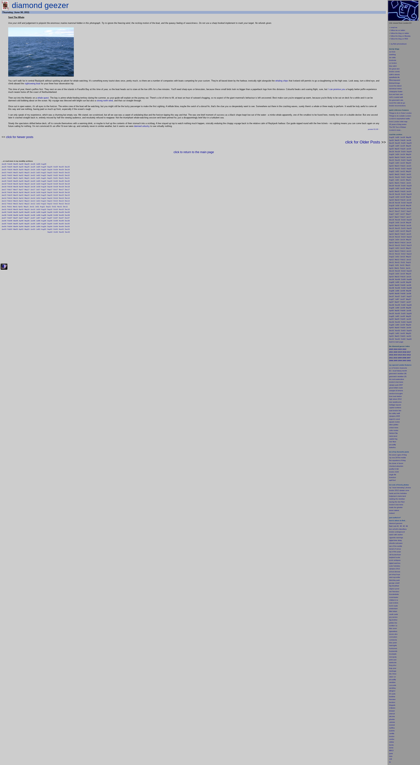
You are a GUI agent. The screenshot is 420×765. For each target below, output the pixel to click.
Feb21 (9, 178)
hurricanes (393, 648)
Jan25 (4, 167)
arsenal (392, 714)
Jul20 (38, 181)
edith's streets (394, 74)
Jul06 (38, 221)
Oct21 (55, 178)
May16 (27, 192)
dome (391, 748)
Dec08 (67, 215)
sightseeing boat (32, 83)
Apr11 (20, 207)
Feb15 (9, 195)
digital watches (394, 563)
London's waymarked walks (399, 118)
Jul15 (38, 195)
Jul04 (38, 226)
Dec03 (67, 229)
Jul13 (38, 201)
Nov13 (61, 201)
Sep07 (49, 218)
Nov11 (59, 207)
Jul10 (38, 209)
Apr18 (21, 187)
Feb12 (9, 204)
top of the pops (395, 552)
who (396, 634)
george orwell (394, 583)
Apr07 (21, 218)
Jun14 (33, 198)
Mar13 (15, 201)
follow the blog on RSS (399, 39)
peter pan (393, 660)
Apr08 (21, 215)
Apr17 (21, 189)
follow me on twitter (398, 30)
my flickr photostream (399, 44)
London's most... (395, 130)
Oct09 (55, 212)
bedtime (392, 696)
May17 (27, 189)
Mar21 (15, 178)
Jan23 (4, 172)
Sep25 (49, 167)
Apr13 (21, 201)
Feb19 (9, 184)
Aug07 (43, 218)
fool (394, 480)
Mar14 (15, 198)
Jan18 (4, 187)
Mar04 (15, 226)
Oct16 (55, 192)
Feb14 (9, 198)
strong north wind (105, 100)
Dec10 (67, 209)
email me (394, 27)
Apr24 (21, 169)
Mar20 (15, 181)
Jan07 (4, 218)
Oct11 (54, 207)
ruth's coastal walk (396, 97)
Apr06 (21, 221)
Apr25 (21, 167)
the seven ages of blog (398, 455)
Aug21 (43, 178)
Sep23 (49, 172)
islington (392, 691)
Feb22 (9, 175)
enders (395, 603)
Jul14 (38, 198)
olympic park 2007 (396, 385)
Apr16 (21, 192)
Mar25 (15, 167)
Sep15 (49, 195)
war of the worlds (395, 546)
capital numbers (395, 407)
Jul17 (38, 189)
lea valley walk (394, 413)
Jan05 (4, 224)
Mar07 (15, 218)
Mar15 (15, 195)
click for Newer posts (19, 137)
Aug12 (43, 204)
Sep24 (49, 169)
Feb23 (9, 172)
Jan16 (4, 192)
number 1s (393, 625)
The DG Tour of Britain (397, 127)
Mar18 (15, 187)
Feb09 (9, 212)
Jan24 (4, 169)
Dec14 (67, 198)
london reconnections (397, 106)
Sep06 (49, 221)
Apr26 (21, 164)
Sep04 (49, 226)
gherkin (392, 719)
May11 (26, 207)
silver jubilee (393, 425)
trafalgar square (395, 405)
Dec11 (65, 207)
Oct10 (55, 209)
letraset (392, 711)
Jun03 (33, 229)
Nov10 (61, 209)
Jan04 (4, 226)
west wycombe (394, 577)
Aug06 (43, 221)
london (391, 532)
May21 (27, 178)
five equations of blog (397, 460)
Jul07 (38, 218)
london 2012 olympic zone (399, 490)
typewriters (393, 631)
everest (392, 725)
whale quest (43, 98)
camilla (391, 733)
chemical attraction (396, 466)
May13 (27, 201)
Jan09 (4, 212)
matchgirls (393, 645)
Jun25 (33, 167)
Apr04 (21, 226)
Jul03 (38, 229)
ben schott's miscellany (398, 529)
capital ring (393, 439)
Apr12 (21, 204)
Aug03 (43, 229)
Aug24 (43, 169)
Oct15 (55, 195)
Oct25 (55, 167)
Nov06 (61, 221)
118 (390, 759)
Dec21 (67, 178)
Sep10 (49, 209)
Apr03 (21, 229)
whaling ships (281, 80)
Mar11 (15, 207)
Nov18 (61, 187)
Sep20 (49, 181)
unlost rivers (393, 427)
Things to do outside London (400, 116)
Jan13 (4, 201)
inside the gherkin (396, 507)
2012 (398, 569)
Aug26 (43, 164)
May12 (27, 204)
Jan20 (4, 181)
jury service (393, 617)
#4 (407, 526)
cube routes (393, 430)
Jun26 (33, 164)
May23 (27, 172)
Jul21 (38, 178)
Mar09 (15, 212)
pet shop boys (394, 574)
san (390, 591)
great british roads (396, 388)
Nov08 (61, 215)
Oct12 (55, 204)
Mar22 (15, 175)
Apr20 (21, 181)
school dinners (394, 572)
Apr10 (21, 209)
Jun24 (33, 169)
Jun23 (33, 172)
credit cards (393, 614)
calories (392, 722)
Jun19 (33, 184)
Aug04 (43, 226)
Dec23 (67, 172)
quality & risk (394, 469)
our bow (392, 52)
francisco (395, 591)
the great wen (394, 69)
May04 (27, 226)
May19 (27, 184)
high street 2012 (395, 399)
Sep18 (49, 187)
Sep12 (49, 204)
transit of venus (395, 549)
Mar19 (15, 184)
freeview (392, 699)
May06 (27, 221)
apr (390, 480)
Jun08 (33, 215)
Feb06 (9, 221)
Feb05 (9, 224)
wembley (392, 688)
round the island (395, 86)
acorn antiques (394, 560)
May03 (27, 229)
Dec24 (67, 169)
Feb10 (9, 209)
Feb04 (9, 226)
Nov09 (61, 212)
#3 (404, 526)
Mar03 (15, 229)
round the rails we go (397, 103)
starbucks (392, 662)
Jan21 (4, 178)
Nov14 (61, 198)
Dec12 (67, 204)
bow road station (395, 396)
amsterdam (393, 608)
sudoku (392, 731)
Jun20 (33, 181)
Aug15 (43, 195)
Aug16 (43, 192)
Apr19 (21, 184)
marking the (393, 499)
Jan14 (4, 198)
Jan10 (4, 209)
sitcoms (392, 716)
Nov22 (61, 175)
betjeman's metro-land (397, 496)
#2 (401, 526)
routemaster (393, 597)
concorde (392, 685)
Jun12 (33, 204)
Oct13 (55, 201)
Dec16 (67, 192)
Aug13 (43, 201)
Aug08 (43, 215)
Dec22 (67, 175)
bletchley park (394, 580)
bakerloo (392, 447)
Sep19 (49, 184)
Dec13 (67, 201)
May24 (27, 169)
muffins (392, 728)
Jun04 (33, 226)
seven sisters (394, 510)
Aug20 (43, 181)
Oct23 (55, 172)
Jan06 (4, 221)
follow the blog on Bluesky (400, 36)
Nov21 (61, 178)
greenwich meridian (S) (397, 376)
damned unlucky (142, 126)
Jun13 (33, 201)
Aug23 (43, 172)
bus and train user (396, 94)
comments (393, 640)
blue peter (393, 643)
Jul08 (38, 215)
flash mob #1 (394, 526)
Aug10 (43, 209)
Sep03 (49, 229)
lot (390, 756)
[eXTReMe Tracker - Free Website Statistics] (4, 269)
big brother (393, 620)
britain (395, 611)
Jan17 (4, 189)
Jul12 (38, 204)
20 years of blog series (397, 124)
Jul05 (38, 224)
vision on (392, 677)
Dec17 (67, 189)
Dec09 (67, 212)
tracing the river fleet (397, 502)
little (390, 611)
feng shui (392, 665)
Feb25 (9, 167)
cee (390, 739)
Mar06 (15, 221)
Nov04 (61, 226)
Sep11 (48, 207)
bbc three (392, 674)
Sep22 (49, 175)
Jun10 (33, 209)
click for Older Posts (362, 142)
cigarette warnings (396, 537)
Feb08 (9, 215)
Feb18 (9, 187)
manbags (392, 671)
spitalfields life (394, 77)
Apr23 (21, 172)
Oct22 (55, 175)
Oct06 (55, 221)
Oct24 (55, 169)
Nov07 (61, 218)
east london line (395, 410)
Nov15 (61, 195)
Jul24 (38, 169)
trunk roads (393, 606)
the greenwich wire (396, 100)
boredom (392, 477)
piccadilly (392, 445)
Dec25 (67, 167)
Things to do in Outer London (400, 113)
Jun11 (32, 207)
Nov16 (61, 192)
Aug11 (42, 207)
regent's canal (394, 419)
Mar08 (15, 215)
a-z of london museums (398, 368)
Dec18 (67, 187)
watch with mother (396, 535)
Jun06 (33, 221)
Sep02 (49, 232)
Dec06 (67, 221)
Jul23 (38, 172)
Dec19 (67, 184)
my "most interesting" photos (400, 487)
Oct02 (55, 232)
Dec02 (67, 232)
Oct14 (55, 198)
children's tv (393, 600)
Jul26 (38, 164)
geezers (399, 523)
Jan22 (4, 175)
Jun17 (33, 189)
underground (400, 532)
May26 (27, 164)
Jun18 (33, 187)
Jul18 (38, 187)
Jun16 (33, 192)
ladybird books (394, 557)
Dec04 (67, 226)
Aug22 (43, 175)
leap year (392, 668)
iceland (392, 513)
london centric (394, 71)
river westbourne (395, 402)
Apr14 (21, 198)
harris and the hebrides (398, 493)
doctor (391, 634)
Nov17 (61, 189)
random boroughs (396, 393)
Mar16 (15, 192)
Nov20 (61, 181)
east (390, 603)
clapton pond (394, 589)
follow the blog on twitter (400, 33)
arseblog (392, 54)
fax (393, 739)
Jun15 (33, 195)
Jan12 (4, 204)
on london (393, 63)
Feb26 (9, 164)
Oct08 (55, 215)
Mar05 (15, 224)
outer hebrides (394, 566)
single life (392, 475)
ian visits (392, 57)
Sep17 (49, 189)
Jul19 (38, 184)
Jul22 (38, 175)
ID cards (392, 694)
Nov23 (61, 172)
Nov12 (61, 204)
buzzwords (393, 651)
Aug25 (43, 167)
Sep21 (49, 178)
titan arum (393, 628)
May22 (27, 175)
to (391, 756)
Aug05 (43, 224)
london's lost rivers (396, 382)
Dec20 (67, 181)
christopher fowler (395, 91)
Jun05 (33, 224)
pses (393, 708)
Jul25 (38, 167)
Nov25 (61, 167)
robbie (391, 742)
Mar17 (15, 189)
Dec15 (67, 195)
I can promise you (336, 89)
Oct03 (55, 229)
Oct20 (55, 181)
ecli (390, 708)
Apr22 (21, 175)
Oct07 (55, 218)
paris (391, 753)
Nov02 (61, 232)
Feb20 (9, 181)
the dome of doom (396, 463)
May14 (27, 198)
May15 (27, 195)
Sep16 (49, 192)
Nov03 (61, 229)
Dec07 (67, 218)
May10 (27, 209)
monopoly (393, 657)
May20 (27, 181)
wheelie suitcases (395, 543)
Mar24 (15, 169)
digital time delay (395, 540)
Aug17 (43, 189)
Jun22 (33, 175)
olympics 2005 (394, 416)
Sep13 (49, 201)
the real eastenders (396, 379)
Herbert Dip (393, 433)
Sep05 (49, 224)
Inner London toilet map (398, 121)
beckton (392, 702)
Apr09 (21, 212)
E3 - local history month (398, 371)
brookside (393, 654)
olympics (392, 569)
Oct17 (55, 189)
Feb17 (9, 189)
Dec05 (67, 224)
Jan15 (4, 195)
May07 (27, 218)
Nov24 (61, 169)
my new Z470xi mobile (397, 457)
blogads (392, 705)
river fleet (392, 442)
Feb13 (9, 201)
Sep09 (49, 212)
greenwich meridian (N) (397, 373)
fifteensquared (394, 80)
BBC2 (391, 750)
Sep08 (49, 215)
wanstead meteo (395, 88)
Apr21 (21, 178)
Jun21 (33, 178)
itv (390, 762)
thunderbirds (394, 594)
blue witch (393, 66)
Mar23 (15, 172)
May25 (27, 167)
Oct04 (55, 226)
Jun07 (33, 218)
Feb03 (9, 229)
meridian (402, 499)
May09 (27, 212)
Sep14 (49, 198)
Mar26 (15, 164)
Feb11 (9, 207)
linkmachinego (394, 83)
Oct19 (55, 184)
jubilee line (393, 623)
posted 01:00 (373, 129)
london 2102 (394, 472)
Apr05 (21, 224)
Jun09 (33, 212)
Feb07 (9, 218)
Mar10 (15, 209)
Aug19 (43, 184)
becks (391, 745)
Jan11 (4, 207)
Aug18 (43, 187)
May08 (27, 215)
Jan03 (4, 229)
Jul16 (38, 192)
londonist (392, 60)
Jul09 (38, 212)
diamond (392, 523)
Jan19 (4, 184)
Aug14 (43, 198)
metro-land (393, 436)
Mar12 (15, 204)
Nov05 (61, 224)
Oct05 (55, 224)
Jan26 (4, 164)
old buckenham (395, 555)
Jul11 (37, 207)
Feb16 (9, 192)
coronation (393, 637)
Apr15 (21, 195)
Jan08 (4, 215)
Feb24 (9, 169)
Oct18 (55, 187)
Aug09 (43, 212)
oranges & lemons (396, 390)
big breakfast (394, 586)
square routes (394, 422)
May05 (27, 224)
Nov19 (61, 184)
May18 (27, 187)
